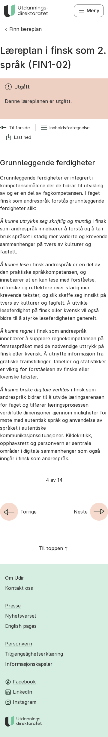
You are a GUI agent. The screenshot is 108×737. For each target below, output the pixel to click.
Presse (13, 606)
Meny (93, 10)
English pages (21, 626)
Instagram (24, 702)
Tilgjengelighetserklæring (34, 654)
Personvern (18, 644)
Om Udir (14, 578)
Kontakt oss (19, 588)
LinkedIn (22, 692)
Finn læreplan (25, 29)
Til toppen (51, 548)
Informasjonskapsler (28, 664)
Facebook (24, 682)
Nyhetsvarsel (20, 616)
